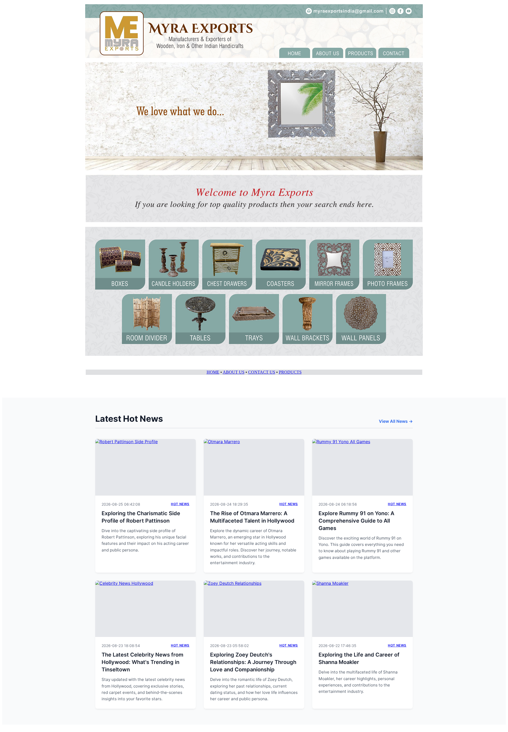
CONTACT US (261, 372)
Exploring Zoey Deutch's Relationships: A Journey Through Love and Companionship (253, 662)
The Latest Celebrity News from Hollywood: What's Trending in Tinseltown (142, 662)
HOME (213, 372)
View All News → (396, 421)
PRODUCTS (290, 372)
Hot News (180, 504)
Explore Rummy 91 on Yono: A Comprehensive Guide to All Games (356, 520)
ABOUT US (233, 372)
